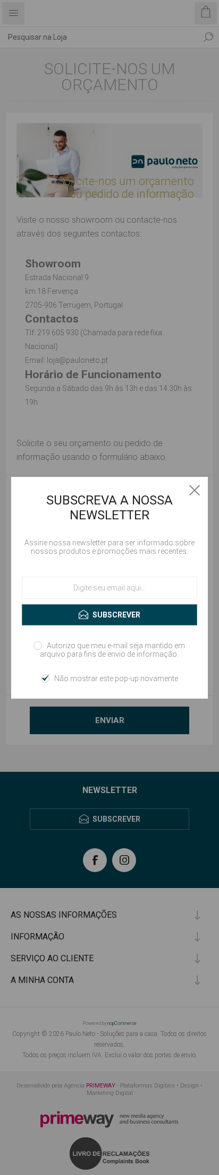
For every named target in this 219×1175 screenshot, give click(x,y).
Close (194, 490)
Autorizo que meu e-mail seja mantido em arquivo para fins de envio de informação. (112, 649)
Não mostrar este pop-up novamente (116, 678)
